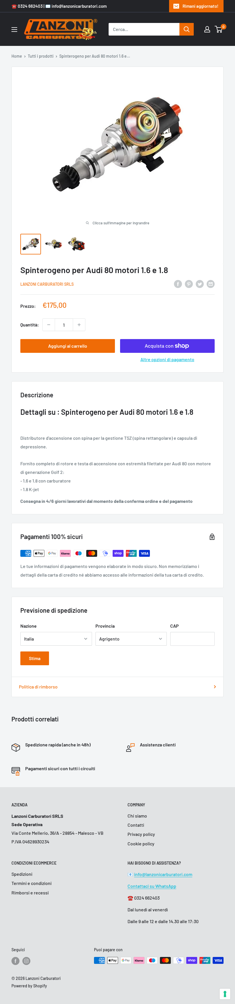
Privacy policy (141, 834)
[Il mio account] (207, 29)
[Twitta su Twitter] (200, 283)
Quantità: (29, 324)
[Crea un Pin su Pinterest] (189, 283)
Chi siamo (137, 815)
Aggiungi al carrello (67, 346)
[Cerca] (186, 29)
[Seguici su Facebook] (15, 961)
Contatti (136, 825)
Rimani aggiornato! (200, 6)
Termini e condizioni (31, 883)
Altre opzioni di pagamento (167, 359)
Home (16, 56)
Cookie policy (141, 843)
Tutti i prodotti (41, 56)
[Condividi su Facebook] (178, 283)
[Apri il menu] (14, 29)
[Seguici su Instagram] (26, 961)
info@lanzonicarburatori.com (163, 874)
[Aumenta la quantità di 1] (79, 325)
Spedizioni (21, 874)
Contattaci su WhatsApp (152, 886)
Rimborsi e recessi (30, 892)
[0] (218, 29)
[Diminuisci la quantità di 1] (49, 325)
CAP (174, 626)
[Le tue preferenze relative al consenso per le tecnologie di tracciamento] (225, 994)
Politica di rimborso (38, 686)
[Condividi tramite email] (211, 283)
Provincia (105, 626)
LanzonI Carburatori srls (47, 284)
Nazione (28, 626)
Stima (34, 658)
